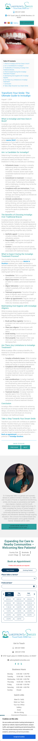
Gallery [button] (19, 707)
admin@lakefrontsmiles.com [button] (20, 660)
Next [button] (26, 447)
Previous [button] (14, 447)
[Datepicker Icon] (34, 586)
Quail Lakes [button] (26, 555)
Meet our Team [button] (19, 702)
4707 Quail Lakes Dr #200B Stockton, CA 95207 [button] (20, 16)
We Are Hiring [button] (19, 712)
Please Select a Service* (9, 575)
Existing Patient (28, 570)
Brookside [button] (25, 552)
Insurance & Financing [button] (19, 715)
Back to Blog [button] (19, 443)
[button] (19, 5)
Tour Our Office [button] (19, 705)
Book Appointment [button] (27, 23)
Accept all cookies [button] (19, 737)
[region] (19, 728)
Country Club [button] (13, 552)
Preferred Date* (6, 583)
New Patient (10, 570)
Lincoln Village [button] (13, 555)
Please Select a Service (9, 578)
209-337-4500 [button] (20, 12)
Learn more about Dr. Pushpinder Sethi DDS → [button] (19, 527)
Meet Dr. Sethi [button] (19, 699)
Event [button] (19, 710)
